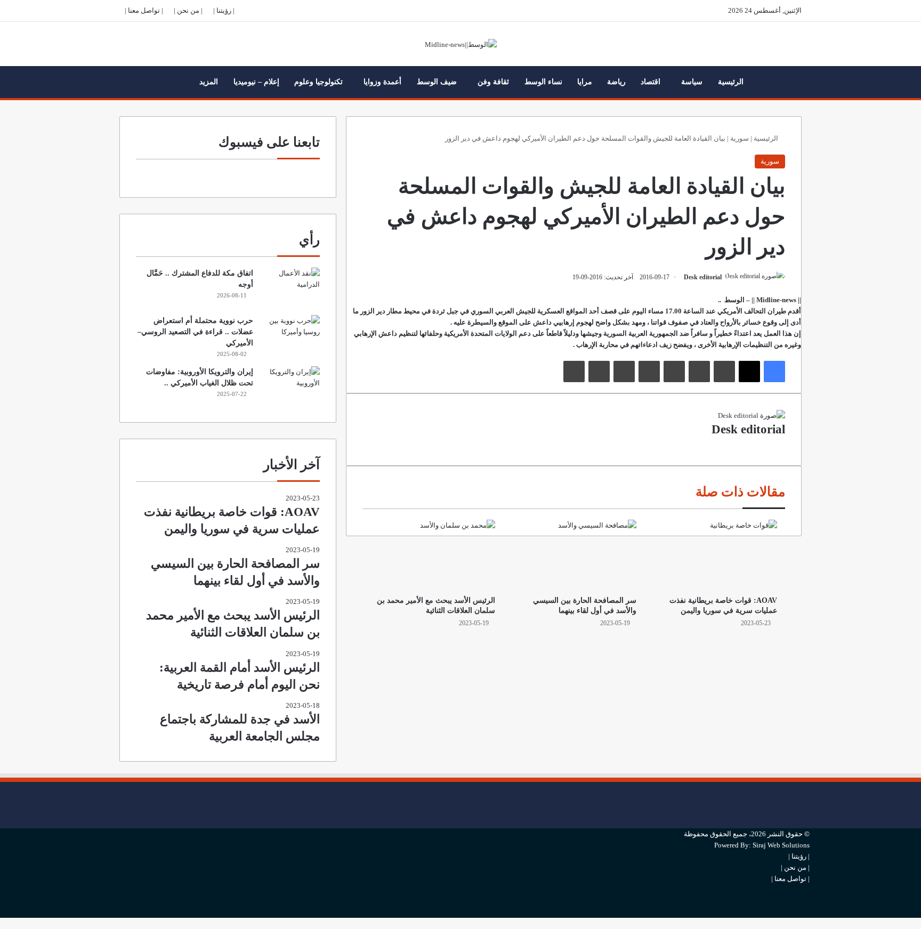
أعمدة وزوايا (382, 82)
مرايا (584, 82)
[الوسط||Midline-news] (461, 44)
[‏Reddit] (649, 371)
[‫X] (749, 371)
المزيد (208, 82)
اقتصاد (650, 82)
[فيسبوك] (774, 371)
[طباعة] (574, 371)
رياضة (616, 82)
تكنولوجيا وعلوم (318, 82)
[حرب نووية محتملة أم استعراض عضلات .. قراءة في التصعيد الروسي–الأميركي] (290, 335)
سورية (739, 138)
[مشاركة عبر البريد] (599, 371)
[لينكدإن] (724, 371)
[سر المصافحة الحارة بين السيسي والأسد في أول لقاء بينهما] (573, 555)
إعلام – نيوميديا (256, 82)
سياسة (691, 82)
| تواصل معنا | (144, 10)
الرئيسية (731, 82)
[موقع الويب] (782, 444)
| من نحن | (188, 10)
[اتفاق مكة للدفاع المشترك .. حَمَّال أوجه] (290, 288)
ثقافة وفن (493, 82)
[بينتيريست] (674, 371)
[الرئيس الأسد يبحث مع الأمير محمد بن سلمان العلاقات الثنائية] (432, 555)
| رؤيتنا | (224, 10)
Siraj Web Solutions (781, 845)
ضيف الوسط (437, 82)
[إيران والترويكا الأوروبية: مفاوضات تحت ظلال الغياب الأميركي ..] (290, 386)
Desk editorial (703, 277)
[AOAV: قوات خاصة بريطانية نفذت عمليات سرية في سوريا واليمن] (714, 555)
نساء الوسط (543, 82)
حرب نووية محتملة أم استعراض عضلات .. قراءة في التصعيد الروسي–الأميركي (195, 332)
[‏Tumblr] (699, 371)
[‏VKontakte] (624, 371)
